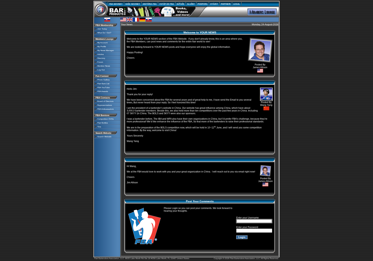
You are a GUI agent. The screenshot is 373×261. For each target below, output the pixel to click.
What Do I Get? (104, 33)
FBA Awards (102, 91)
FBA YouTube (103, 87)
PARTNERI (226, 4)
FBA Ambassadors (105, 109)
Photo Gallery (103, 80)
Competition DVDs (105, 119)
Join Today (102, 29)
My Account (102, 43)
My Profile (101, 46)
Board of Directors (105, 101)
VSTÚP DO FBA (166, 4)
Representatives (104, 105)
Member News (103, 66)
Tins (99, 127)
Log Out (101, 70)
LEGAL (236, 4)
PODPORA (202, 4)
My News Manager (105, 50)
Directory (101, 58)
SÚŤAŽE (180, 4)
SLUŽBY (191, 4)
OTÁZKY (214, 4)
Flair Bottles (102, 123)
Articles (100, 54)
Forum (100, 62)
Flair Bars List (103, 84)
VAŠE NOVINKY (132, 4)
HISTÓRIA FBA (150, 4)
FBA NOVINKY (116, 4)
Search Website (104, 137)
